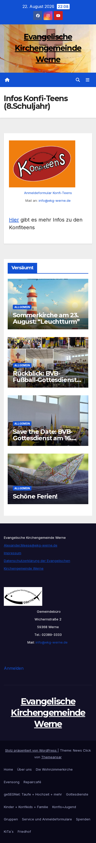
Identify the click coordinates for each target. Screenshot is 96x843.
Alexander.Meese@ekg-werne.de (30, 545)
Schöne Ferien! (35, 496)
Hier (14, 220)
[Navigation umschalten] (87, 80)
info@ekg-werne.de (55, 200)
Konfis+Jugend (64, 807)
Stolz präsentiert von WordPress (31, 750)
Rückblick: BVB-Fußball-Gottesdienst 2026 (45, 380)
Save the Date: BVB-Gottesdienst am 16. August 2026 (42, 438)
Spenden (83, 819)
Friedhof (24, 831)
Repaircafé (32, 782)
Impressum (12, 553)
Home (8, 769)
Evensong (11, 782)
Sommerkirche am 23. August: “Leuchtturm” (46, 318)
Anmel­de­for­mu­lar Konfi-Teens (48, 193)
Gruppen (11, 819)
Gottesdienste (77, 794)
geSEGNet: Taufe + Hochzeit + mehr (33, 794)
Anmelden (14, 668)
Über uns (24, 769)
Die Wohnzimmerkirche (54, 769)
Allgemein (22, 307)
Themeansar (51, 757)
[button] (78, 79)
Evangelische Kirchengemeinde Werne (48, 48)
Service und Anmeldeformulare (47, 819)
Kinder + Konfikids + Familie (26, 807)
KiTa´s (9, 831)
